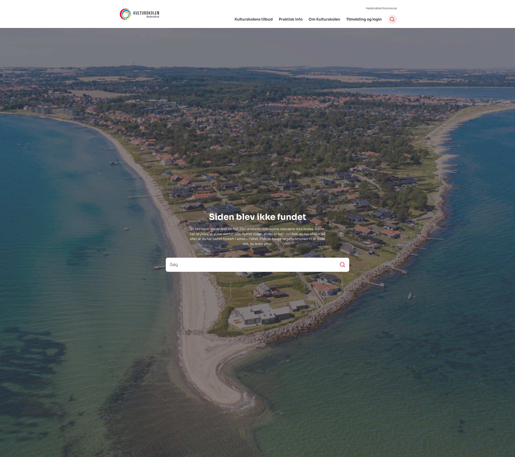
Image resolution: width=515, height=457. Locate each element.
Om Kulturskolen (324, 19)
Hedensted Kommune (381, 8)
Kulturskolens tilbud (254, 19)
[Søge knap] (392, 19)
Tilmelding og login (364, 19)
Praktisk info (291, 19)
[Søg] (342, 264)
